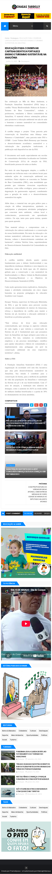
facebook (28, 513)
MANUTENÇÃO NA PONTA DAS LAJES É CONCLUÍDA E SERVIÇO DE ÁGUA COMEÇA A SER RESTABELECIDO (26, 471)
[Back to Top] (26, 867)
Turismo (13, 740)
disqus (47, 513)
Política (44, 735)
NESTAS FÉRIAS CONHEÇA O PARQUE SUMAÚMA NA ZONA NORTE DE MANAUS (32, 777)
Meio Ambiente (17, 735)
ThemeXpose (15, 871)
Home (7, 38)
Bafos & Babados (9, 731)
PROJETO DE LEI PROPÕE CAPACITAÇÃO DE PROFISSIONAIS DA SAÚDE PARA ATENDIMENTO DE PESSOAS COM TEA (25, 423)
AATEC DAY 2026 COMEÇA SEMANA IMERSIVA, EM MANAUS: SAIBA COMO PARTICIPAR (25, 448)
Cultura (33, 731)
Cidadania (23, 731)
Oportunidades (32, 735)
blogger (38, 513)
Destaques (14, 38)
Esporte (5, 735)
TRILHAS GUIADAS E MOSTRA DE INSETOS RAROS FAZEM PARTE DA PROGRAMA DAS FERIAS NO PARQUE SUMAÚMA (33, 766)
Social (4, 740)
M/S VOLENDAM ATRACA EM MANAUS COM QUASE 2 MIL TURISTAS (31, 790)
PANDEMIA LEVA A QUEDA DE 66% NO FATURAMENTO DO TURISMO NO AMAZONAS (31, 754)
